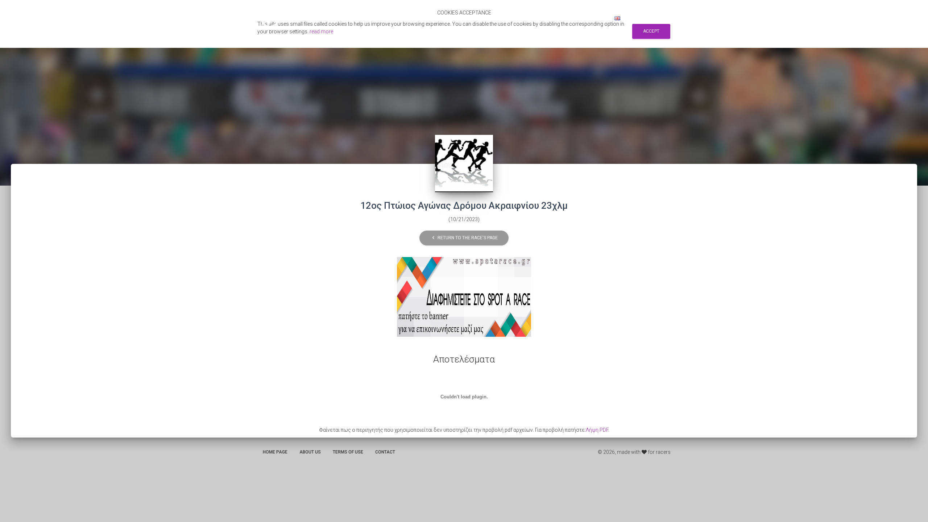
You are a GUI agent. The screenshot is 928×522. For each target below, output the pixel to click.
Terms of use (348, 452)
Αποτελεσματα (483, 18)
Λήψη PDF (597, 430)
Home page (275, 452)
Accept (651, 31)
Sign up (571, 18)
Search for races (531, 18)
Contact (385, 452)
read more (321, 31)
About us (310, 452)
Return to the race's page (464, 238)
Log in (597, 18)
